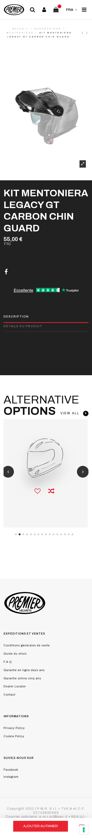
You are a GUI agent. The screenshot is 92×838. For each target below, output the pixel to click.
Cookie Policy (14, 736)
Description (16, 316)
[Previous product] (84, 33)
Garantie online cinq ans (22, 678)
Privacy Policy (14, 728)
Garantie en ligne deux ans (24, 670)
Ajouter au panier (40, 826)
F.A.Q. (8, 662)
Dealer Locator (15, 686)
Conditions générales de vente (27, 645)
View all (71, 413)
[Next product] (87, 33)
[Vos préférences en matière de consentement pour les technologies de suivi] (83, 829)
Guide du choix (15, 653)
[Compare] (51, 491)
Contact (9, 694)
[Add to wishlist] (37, 491)
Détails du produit (23, 326)
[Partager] (6, 272)
